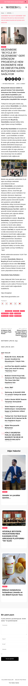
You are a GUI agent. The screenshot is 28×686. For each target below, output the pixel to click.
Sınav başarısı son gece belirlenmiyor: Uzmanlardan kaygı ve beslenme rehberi (15, 409)
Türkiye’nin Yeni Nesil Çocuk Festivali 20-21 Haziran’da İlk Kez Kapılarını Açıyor (16, 418)
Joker (11, 315)
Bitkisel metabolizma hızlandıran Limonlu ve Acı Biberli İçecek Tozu (12, 592)
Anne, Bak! (9, 387)
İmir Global (5, 315)
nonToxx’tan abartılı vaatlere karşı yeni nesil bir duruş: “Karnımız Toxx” (15, 368)
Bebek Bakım (5, 313)
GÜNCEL (4, 46)
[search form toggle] (26, 7)
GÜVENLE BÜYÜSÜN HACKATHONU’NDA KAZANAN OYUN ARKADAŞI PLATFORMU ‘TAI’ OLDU (13, 536)
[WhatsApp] (6, 303)
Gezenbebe (17, 313)
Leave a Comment (20, 83)
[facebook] (2, 303)
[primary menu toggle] (2, 7)
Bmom (11, 313)
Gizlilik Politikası (20, 679)
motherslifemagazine (8, 83)
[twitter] (15, 303)
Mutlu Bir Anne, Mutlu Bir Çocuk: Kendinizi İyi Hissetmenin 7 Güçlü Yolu (14, 359)
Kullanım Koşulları (8, 679)
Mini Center (18, 315)
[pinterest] (11, 303)
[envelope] (19, 303)
